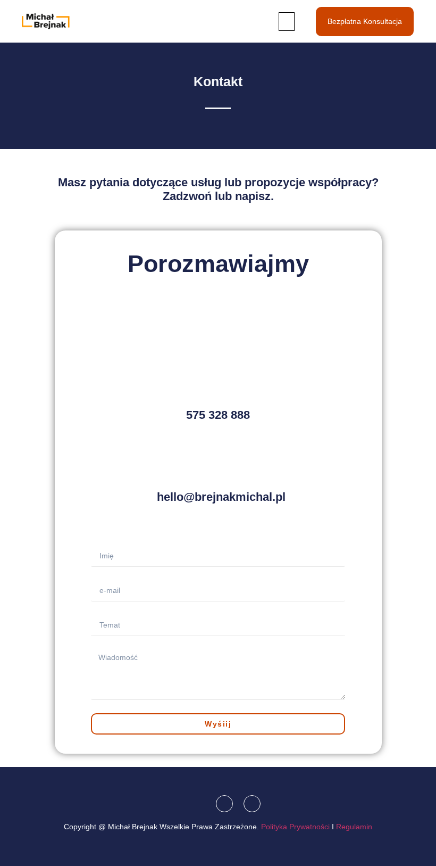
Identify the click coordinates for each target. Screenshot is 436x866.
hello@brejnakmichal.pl (221, 497)
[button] (287, 21)
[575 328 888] (218, 385)
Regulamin (354, 826)
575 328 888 (218, 415)
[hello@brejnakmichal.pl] (218, 467)
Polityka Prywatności (295, 826)
